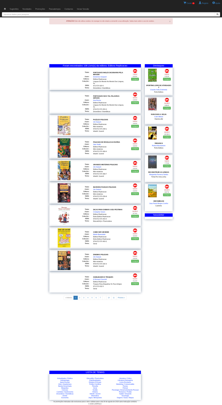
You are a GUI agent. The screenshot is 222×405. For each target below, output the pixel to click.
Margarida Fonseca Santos (158, 174)
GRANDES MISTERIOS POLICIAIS (105, 165)
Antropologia (64, 380)
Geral (95, 244)
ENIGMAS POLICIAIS (100, 255)
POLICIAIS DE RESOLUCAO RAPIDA (106, 142)
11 (114, 298)
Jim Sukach (97, 122)
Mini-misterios (98, 127)
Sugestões (14, 9)
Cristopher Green (99, 212)
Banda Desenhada (65, 386)
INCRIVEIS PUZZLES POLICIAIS (104, 187)
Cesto (190, 3)
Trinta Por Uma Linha (158, 177)
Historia (95, 392)
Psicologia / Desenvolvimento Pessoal (125, 390)
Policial (125, 388)
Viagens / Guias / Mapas (125, 398)
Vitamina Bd (158, 119)
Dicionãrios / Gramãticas (64, 394)
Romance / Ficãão (125, 392)
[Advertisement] (111, 45)
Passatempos (55, 9)
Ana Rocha (97, 100)
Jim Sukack (97, 257)
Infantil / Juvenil (98, 131)
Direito (65, 396)
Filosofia (95, 386)
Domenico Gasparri (100, 77)
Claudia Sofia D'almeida (158, 90)
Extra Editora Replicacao (101, 216)
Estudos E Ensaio (95, 382)
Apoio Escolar (65, 382)
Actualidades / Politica (65, 378)
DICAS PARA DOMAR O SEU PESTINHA (107, 210)
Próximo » (121, 298)
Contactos (68, 9)
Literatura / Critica (125, 378)
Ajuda (217, 3)
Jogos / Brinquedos (95, 398)
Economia (64, 398)
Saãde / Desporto (125, 394)
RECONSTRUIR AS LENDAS (158, 172)
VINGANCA (159, 143)
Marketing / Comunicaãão (125, 384)
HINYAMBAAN (158, 201)
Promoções (40, 9)
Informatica (95, 396)
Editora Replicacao (100, 79)
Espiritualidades (95, 380)
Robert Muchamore (158, 146)
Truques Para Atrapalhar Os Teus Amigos (107, 284)
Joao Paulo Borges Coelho (158, 203)
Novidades (26, 9)
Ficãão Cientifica (95, 384)
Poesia (125, 386)
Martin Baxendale (99, 234)
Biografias (64, 388)
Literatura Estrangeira (125, 380)
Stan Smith (97, 144)
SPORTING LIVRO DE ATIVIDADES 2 (158, 86)
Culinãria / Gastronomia (65, 392)
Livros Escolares (125, 382)
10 (109, 298)
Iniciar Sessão (83, 9)
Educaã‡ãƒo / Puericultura (102, 221)
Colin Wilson (158, 117)
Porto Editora (158, 92)
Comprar (135, 79)
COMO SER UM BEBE (101, 232)
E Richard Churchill (100, 279)
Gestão (95, 390)
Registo (204, 3)
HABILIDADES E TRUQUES (103, 277)
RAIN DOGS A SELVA (158, 114)
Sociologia (125, 396)
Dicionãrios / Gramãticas (101, 88)
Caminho (158, 206)
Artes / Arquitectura (64, 384)
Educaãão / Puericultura (95, 378)
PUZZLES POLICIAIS (100, 120)
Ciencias (65, 390)
